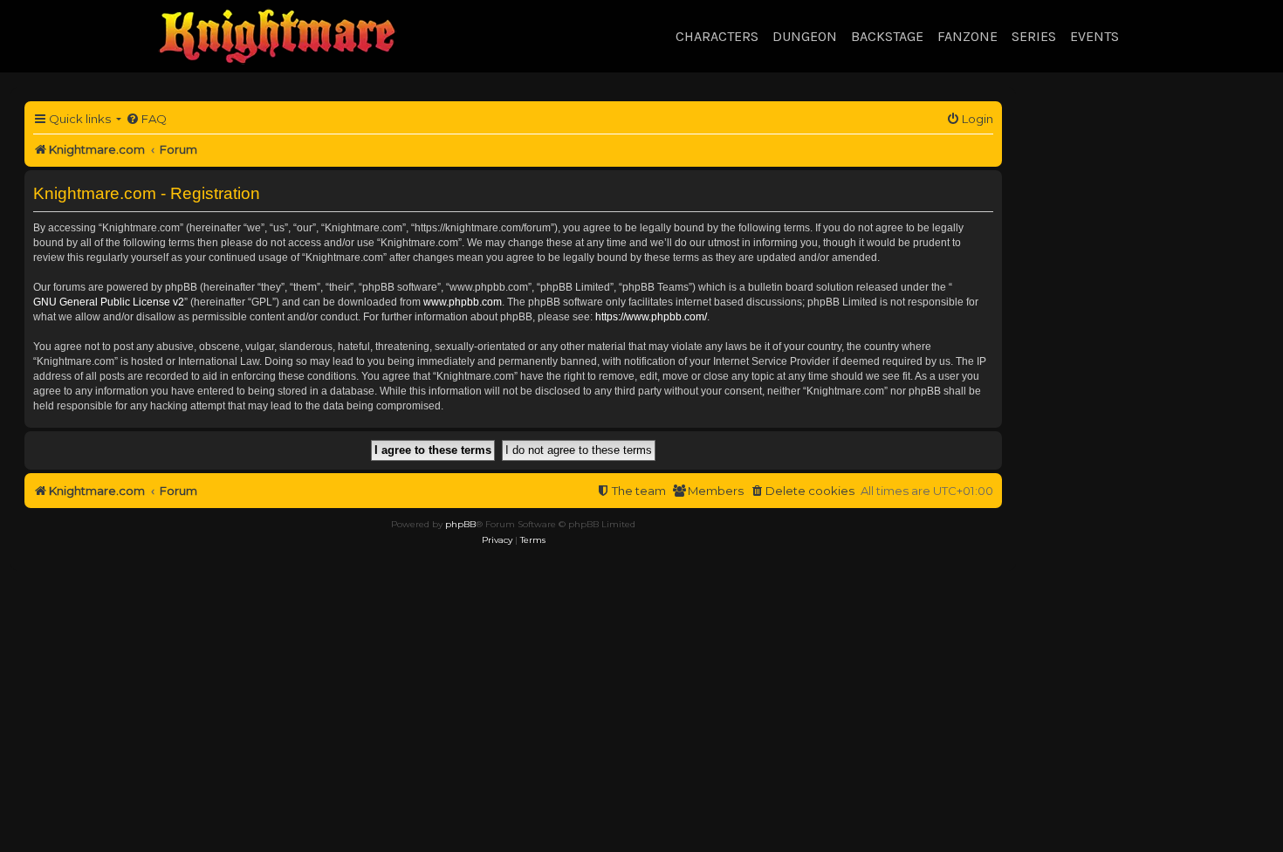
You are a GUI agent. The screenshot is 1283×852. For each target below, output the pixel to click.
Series (1034, 36)
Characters (717, 36)
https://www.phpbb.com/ (651, 317)
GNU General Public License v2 (108, 302)
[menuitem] (146, 119)
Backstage (887, 36)
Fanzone (967, 36)
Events (1094, 36)
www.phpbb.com (462, 302)
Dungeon (804, 36)
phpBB (460, 524)
